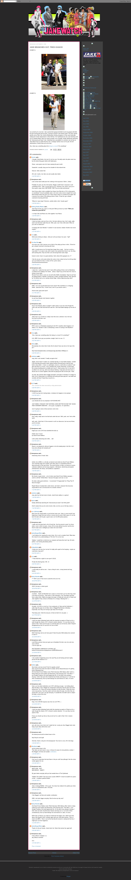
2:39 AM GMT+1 (36, 780)
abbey (33, 343)
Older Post (76, 853)
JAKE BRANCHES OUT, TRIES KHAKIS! (46, 47)
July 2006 (86, 126)
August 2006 (86, 129)
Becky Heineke (35, 576)
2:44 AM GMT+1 (36, 789)
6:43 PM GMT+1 (36, 425)
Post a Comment (36, 846)
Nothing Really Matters (37, 206)
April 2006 (86, 118)
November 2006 (87, 138)
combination (53, 751)
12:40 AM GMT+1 (36, 680)
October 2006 (87, 135)
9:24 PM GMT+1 (36, 573)
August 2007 (86, 163)
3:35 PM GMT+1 (36, 264)
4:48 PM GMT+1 (36, 329)
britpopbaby (34, 547)
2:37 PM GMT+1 (36, 231)
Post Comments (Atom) (57, 856)
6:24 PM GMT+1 (36, 395)
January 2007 (87, 144)
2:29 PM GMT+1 (36, 203)
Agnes (33, 500)
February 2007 (87, 146)
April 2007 (86, 152)
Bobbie (33, 665)
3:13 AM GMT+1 (36, 822)
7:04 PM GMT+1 (36, 470)
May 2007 (86, 155)
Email (84, 69)
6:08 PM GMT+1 (36, 387)
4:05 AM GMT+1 (36, 830)
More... (85, 109)
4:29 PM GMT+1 (36, 320)
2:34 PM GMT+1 (36, 215)
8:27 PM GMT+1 (36, 530)
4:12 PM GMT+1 (36, 280)
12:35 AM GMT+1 (36, 652)
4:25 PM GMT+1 (36, 300)
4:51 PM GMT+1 (36, 340)
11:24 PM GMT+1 (36, 601)
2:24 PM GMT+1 (36, 176)
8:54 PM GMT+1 (36, 553)
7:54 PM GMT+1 (36, 519)
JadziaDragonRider (36, 533)
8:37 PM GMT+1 (36, 544)
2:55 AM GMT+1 (36, 800)
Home (54, 853)
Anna (32, 333)
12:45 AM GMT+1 (36, 719)
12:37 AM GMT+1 (36, 661)
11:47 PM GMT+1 (36, 615)
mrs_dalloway (35, 511)
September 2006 (88, 132)
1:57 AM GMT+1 (36, 843)
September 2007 (88, 166)
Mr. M (32, 383)
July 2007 (86, 161)
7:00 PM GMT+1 (36, 450)
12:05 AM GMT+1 (36, 627)
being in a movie (53, 146)
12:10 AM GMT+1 (36, 636)
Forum (85, 72)
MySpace (85, 70)
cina (32, 235)
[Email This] (54, 150)
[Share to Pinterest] (60, 150)
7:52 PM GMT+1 (36, 508)
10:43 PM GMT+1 (36, 581)
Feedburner (86, 87)
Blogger (68, 876)
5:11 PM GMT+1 (36, 380)
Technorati (93, 87)
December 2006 (87, 141)
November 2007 (87, 172)
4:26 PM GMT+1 (36, 311)
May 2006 (86, 121)
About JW (86, 48)
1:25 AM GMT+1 (36, 754)
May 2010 (86, 175)
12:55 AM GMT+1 (36, 729)
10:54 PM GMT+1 (36, 588)
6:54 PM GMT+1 (36, 441)
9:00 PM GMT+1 (36, 564)
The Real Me (34, 242)
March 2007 (86, 149)
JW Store (85, 50)
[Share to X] (57, 150)
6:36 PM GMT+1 (36, 411)
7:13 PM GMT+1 (36, 489)
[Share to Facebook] (59, 150)
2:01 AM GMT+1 (36, 763)
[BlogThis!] (55, 150)
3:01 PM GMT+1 (36, 239)
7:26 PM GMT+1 (36, 497)
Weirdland (34, 746)
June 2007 (86, 158)
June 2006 (86, 124)
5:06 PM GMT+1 (36, 353)
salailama (34, 356)
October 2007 (87, 169)
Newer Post (32, 853)
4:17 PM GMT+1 (36, 292)
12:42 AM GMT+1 (36, 704)
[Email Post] (51, 149)
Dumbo (33, 157)
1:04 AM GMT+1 (36, 743)
